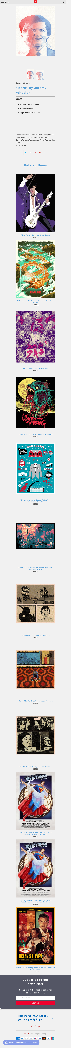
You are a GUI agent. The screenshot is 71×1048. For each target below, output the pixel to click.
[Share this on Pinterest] (35, 152)
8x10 (18, 122)
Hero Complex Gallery (38, 1034)
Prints (42, 140)
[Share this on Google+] (40, 152)
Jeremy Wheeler (23, 83)
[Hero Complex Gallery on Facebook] (32, 1026)
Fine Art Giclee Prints (39, 137)
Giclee (23, 145)
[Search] (64, 2)
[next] (53, 35)
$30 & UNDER (31, 135)
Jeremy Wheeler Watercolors (27, 140)
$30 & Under (42, 135)
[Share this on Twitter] (25, 152)
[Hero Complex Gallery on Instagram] (38, 1026)
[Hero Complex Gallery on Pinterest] (35, 1026)
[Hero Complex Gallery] (35, 2)
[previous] (18, 35)
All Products (26, 137)
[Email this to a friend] (45, 152)
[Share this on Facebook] (30, 152)
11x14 (24, 122)
